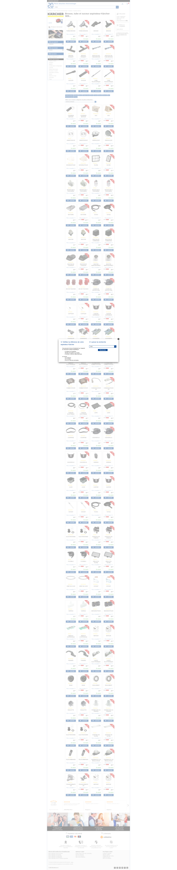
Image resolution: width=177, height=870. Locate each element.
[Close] (118, 339)
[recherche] (115, 346)
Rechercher (103, 350)
